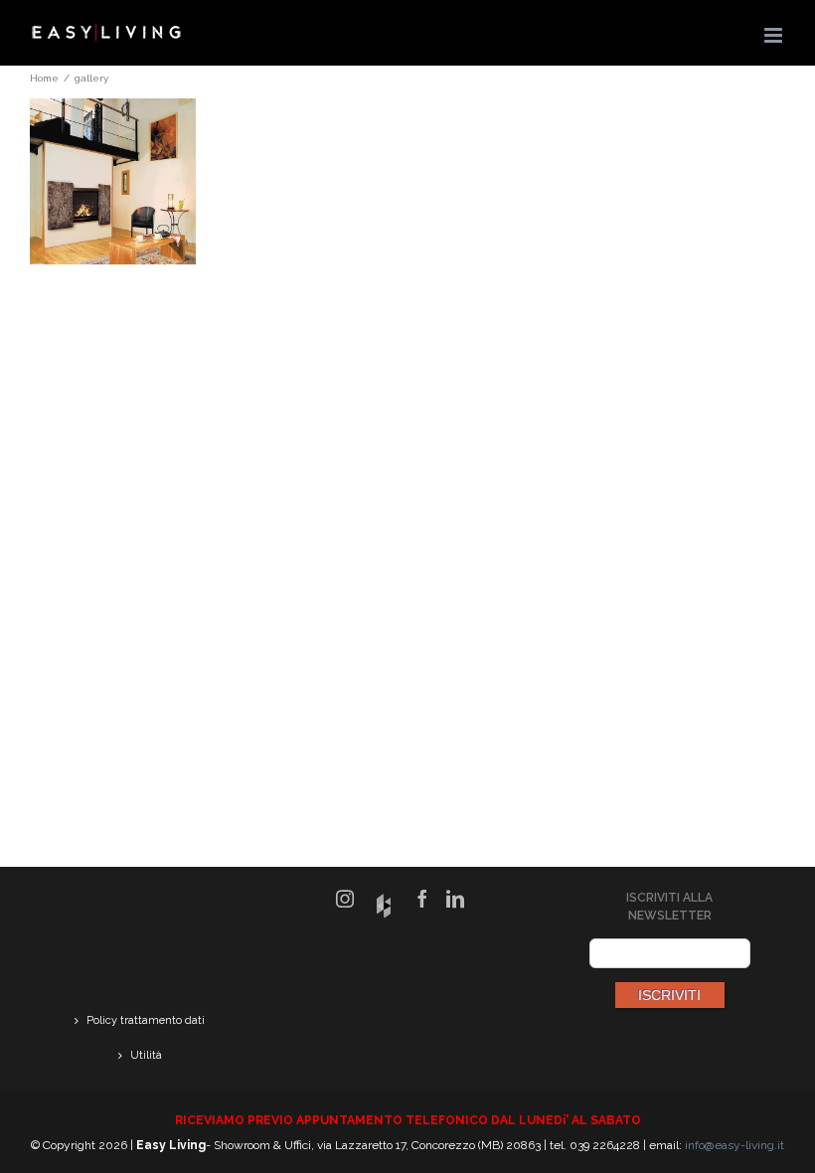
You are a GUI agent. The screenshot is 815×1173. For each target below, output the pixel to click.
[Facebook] (422, 899)
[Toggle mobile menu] (774, 35)
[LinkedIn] (455, 899)
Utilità (146, 1055)
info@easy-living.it (734, 1145)
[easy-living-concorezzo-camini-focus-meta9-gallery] (113, 110)
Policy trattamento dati (145, 1020)
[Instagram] (345, 899)
